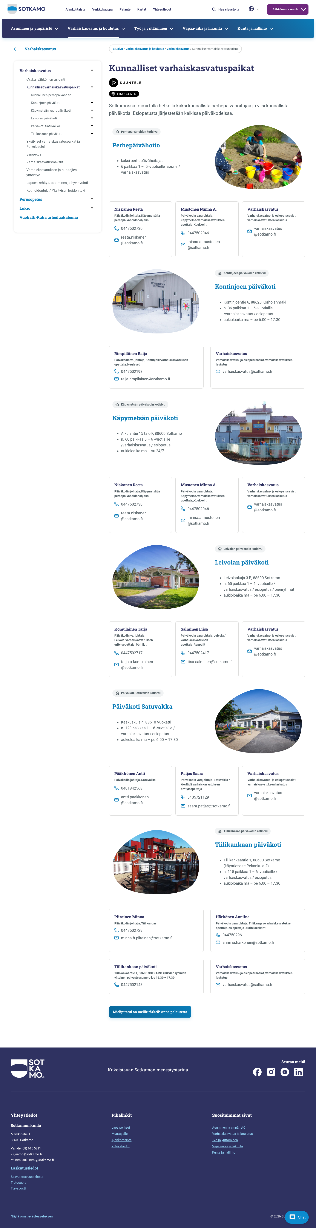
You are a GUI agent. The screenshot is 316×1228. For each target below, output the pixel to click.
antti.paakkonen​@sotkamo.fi (135, 800)
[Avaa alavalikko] (303, 9)
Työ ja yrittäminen (150, 28)
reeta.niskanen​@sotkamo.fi (134, 240)
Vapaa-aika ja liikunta (202, 28)
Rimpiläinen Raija (130, 353)
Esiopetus (33, 154)
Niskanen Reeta (128, 209)
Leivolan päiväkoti (44, 118)
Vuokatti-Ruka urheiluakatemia (49, 217)
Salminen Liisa (194, 629)
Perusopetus (31, 199)
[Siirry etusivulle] (26, 13)
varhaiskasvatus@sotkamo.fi (247, 371)
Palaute (125, 9)
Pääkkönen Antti (129, 773)
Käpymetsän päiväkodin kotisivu (143, 404)
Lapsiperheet (121, 1127)
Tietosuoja (18, 1183)
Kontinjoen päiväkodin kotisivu (245, 273)
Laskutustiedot (24, 1168)
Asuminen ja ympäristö (31, 28)
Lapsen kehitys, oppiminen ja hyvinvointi (57, 183)
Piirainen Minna (129, 916)
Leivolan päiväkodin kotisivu (243, 549)
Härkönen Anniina (233, 916)
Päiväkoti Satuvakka (45, 126)
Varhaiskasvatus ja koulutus (93, 28)
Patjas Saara (192, 773)
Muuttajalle (120, 1134)
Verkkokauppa (102, 9)
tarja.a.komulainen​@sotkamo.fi (137, 664)
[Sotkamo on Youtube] (285, 1075)
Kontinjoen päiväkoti (45, 103)
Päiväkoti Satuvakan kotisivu (141, 693)
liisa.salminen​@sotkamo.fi (210, 661)
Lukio (25, 208)
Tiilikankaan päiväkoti (46, 134)
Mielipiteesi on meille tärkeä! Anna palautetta (150, 1011)
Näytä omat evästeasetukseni (32, 1216)
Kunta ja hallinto (252, 28)
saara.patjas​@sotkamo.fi (208, 806)
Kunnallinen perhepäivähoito (51, 95)
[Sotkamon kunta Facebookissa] (257, 1075)
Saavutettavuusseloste (27, 1177)
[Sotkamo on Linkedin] (298, 1075)
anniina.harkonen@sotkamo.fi (248, 942)
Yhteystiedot (162, 9)
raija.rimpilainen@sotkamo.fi (145, 379)
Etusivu (118, 49)
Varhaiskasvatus (35, 70)
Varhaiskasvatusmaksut (44, 162)
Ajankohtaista (75, 9)
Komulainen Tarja (130, 629)
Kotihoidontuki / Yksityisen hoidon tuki (55, 190)
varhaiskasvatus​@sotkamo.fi (268, 231)
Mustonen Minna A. (199, 209)
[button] (297, 1217)
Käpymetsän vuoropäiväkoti (51, 111)
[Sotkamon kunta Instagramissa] (271, 1075)
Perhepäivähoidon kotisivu (139, 131)
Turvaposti (18, 1188)
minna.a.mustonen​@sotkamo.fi (203, 244)
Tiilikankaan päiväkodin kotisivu (246, 831)
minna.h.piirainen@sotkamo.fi (146, 938)
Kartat (141, 9)
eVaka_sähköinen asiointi (45, 79)
